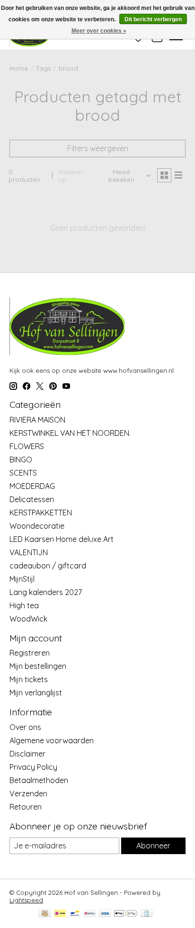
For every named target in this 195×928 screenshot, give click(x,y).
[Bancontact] (75, 914)
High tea (24, 605)
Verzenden (28, 793)
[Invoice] (146, 914)
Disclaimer (27, 753)
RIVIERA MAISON (37, 419)
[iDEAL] (60, 914)
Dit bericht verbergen (153, 19)
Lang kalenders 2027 (45, 592)
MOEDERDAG (32, 486)
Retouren (25, 806)
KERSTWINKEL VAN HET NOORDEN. (70, 433)
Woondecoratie (36, 526)
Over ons (25, 727)
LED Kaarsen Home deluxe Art (61, 539)
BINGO (20, 459)
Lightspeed (26, 900)
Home (18, 68)
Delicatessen (31, 499)
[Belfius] (90, 914)
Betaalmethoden (38, 780)
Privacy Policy (33, 767)
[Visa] (105, 914)
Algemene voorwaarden (51, 740)
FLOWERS (26, 446)
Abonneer (153, 845)
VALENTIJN (28, 552)
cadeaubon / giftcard (47, 565)
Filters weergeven (97, 148)
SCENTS (23, 473)
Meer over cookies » (98, 30)
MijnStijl (22, 579)
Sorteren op (71, 175)
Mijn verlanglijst (35, 692)
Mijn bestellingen (37, 666)
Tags (43, 68)
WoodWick (28, 618)
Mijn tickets (28, 679)
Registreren (29, 653)
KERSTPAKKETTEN (40, 512)
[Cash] (45, 914)
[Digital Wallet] (125, 914)
